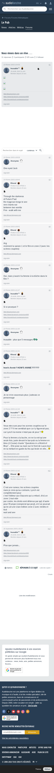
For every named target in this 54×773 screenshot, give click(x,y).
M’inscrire (32, 732)
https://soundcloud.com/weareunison (16, 99)
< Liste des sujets (45, 568)
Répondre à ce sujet (29, 567)
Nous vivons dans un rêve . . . (17, 53)
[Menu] (50, 9)
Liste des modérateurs (27, 596)
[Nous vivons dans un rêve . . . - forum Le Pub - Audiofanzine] (11, 3)
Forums (28, 27)
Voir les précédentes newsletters (15, 738)
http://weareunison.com (11, 94)
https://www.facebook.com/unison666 (16, 97)
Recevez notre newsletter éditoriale (18, 726)
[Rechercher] (40, 150)
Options (9, 568)
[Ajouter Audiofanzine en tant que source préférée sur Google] (14, 670)
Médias (20, 27)
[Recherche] (4, 9)
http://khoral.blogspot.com (12, 215)
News (4, 27)
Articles (12, 27)
